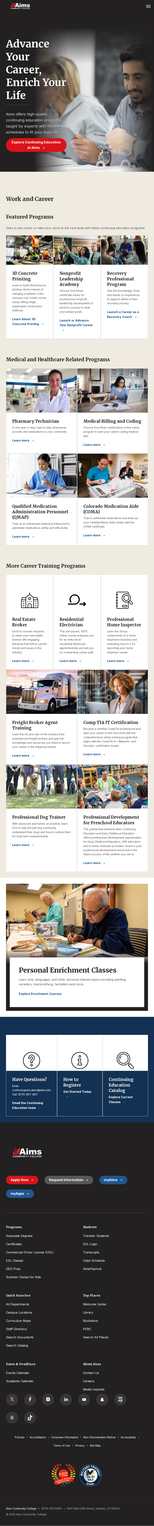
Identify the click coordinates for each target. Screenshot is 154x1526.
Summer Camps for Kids (23, 1277)
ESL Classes (14, 1260)
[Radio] (120, 1400)
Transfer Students (96, 1236)
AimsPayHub (92, 1269)
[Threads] (12, 1418)
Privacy (80, 1445)
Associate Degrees (19, 1236)
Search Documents (20, 1337)
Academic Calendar (20, 1381)
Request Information (66, 1180)
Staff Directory (16, 1329)
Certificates (14, 1244)
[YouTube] (84, 1400)
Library (88, 1312)
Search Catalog (17, 1345)
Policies (19, 1437)
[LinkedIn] (66, 1400)
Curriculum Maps (18, 1321)
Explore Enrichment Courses (40, 994)
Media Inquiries (93, 1389)
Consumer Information (64, 1437)
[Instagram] (48, 1400)
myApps (17, 1193)
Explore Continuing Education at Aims (36, 145)
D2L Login (90, 1244)
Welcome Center (95, 1304)
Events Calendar (17, 1373)
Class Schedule (94, 1260)
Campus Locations (19, 1312)
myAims (110, 1180)
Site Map (95, 1445)
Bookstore (90, 1321)
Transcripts (91, 1252)
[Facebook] (30, 1400)
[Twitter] (12, 1400)
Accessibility (128, 1437)
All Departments (17, 1304)
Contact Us (91, 1373)
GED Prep (13, 1269)
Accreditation (38, 1437)
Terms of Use (61, 1445)
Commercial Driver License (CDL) (30, 1252)
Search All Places (95, 1337)
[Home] (27, 1152)
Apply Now (19, 1180)
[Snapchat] (102, 1400)
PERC (87, 1329)
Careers (88, 1381)
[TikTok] (30, 1418)
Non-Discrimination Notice (100, 1437)
